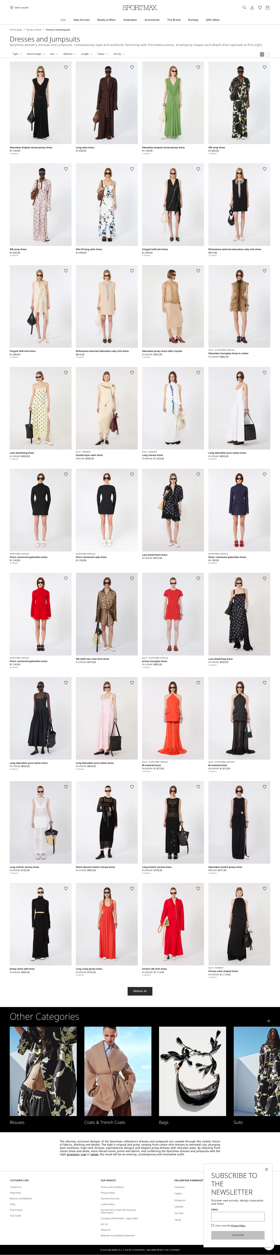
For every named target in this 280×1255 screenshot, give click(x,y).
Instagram (180, 1200)
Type (15, 54)
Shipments (15, 1193)
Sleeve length (34, 54)
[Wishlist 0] (260, 8)
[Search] (244, 8)
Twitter (178, 1193)
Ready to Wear (34, 29)
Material (67, 54)
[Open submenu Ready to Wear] (118, 20)
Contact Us (16, 1187)
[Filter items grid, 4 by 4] (262, 54)
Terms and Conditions (112, 1187)
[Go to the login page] (252, 8)
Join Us (104, 1224)
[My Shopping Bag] (267, 8)
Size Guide (15, 1215)
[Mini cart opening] (271, 7)
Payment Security (110, 1198)
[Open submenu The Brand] (183, 20)
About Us (105, 1230)
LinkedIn (178, 1206)
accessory (73, 1154)
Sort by (117, 54)
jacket (94, 1154)
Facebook (179, 1187)
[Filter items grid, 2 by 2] (268, 54)
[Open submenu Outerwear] (139, 20)
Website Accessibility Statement (117, 1235)
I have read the (229, 1225)
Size (52, 54)
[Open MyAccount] (255, 7)
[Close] (266, 1169)
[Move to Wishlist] (66, 67)
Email (214, 1209)
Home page (16, 29)
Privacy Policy (108, 1193)
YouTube (178, 1213)
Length (85, 54)
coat (83, 1154)
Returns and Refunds (21, 1198)
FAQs (12, 1204)
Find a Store (16, 1210)
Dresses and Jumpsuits (58, 29)
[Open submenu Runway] (200, 20)
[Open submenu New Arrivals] (92, 20)
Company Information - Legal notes (119, 1218)
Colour (101, 54)
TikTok (177, 1219)
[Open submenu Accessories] (162, 20)
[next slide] (268, 1021)
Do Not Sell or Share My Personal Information (118, 1211)
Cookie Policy (108, 1204)
